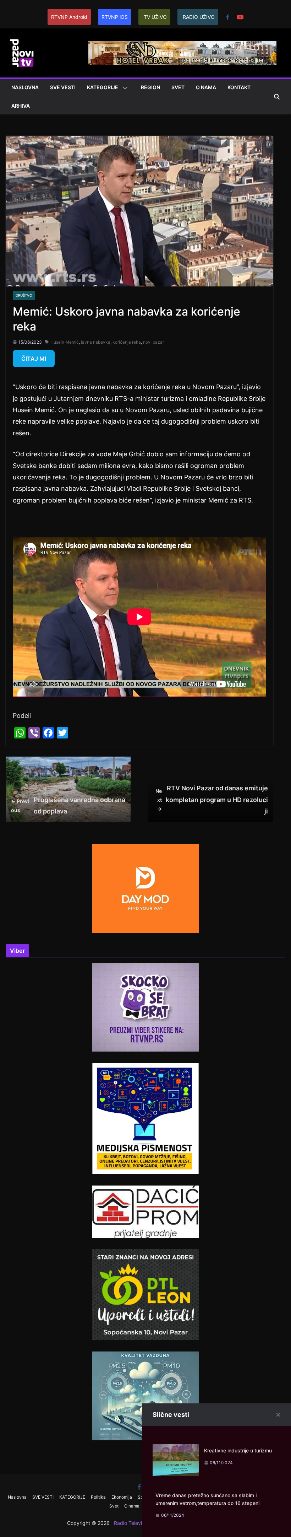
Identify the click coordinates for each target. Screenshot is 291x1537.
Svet (178, 87)
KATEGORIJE (102, 87)
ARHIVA (20, 106)
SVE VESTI (63, 87)
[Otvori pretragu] (276, 96)
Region (150, 87)
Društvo (24, 295)
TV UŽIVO (155, 17)
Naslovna (25, 87)
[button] (124, 88)
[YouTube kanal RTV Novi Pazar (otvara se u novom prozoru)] (240, 17)
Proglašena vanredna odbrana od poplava (68, 805)
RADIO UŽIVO (199, 17)
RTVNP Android (69, 17)
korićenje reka (126, 342)
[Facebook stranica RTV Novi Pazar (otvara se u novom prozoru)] (227, 17)
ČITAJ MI (33, 358)
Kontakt (239, 87)
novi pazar (153, 342)
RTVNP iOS (114, 17)
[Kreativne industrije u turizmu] (176, 1449)
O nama (206, 87)
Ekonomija (121, 1497)
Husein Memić (64, 342)
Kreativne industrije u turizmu (238, 1450)
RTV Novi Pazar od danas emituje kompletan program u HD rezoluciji (211, 799)
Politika (98, 1497)
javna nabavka (95, 342)
